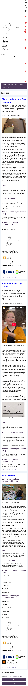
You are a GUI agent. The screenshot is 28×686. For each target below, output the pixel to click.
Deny (14, 683)
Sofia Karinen (8, 475)
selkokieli (5, 41)
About (16, 84)
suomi (4, 40)
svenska (5, 45)
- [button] (2, 48)
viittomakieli (6, 42)
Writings (3, 87)
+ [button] (4, 48)
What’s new (10, 84)
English (5, 44)
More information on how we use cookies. (13, 676)
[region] (14, 678)
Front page (4, 84)
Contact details (10, 87)
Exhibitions (21, 84)
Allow (14, 679)
